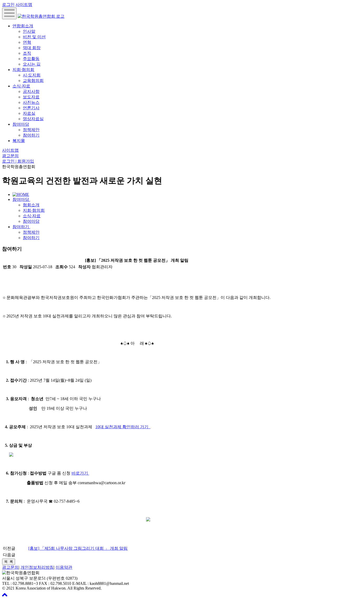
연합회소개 (22, 26)
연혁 (27, 42)
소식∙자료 (21, 86)
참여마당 (20, 124)
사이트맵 (24, 4)
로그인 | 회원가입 (18, 161)
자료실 (29, 113)
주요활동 (31, 58)
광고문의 (10, 156)
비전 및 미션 (34, 37)
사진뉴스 (31, 102)
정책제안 (31, 129)
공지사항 (31, 91)
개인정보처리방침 (37, 567)
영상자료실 (33, 119)
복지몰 (18, 140)
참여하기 (31, 135)
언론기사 (31, 108)
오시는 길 (32, 64)
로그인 (8, 4)
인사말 (29, 31)
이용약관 (64, 567)
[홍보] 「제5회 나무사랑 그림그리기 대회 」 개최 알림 (78, 548)
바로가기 (80, 473)
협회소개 (31, 205)
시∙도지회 (32, 75)
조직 (27, 53)
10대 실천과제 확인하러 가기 (122, 427)
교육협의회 (33, 80)
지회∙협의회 (23, 69)
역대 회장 (32, 48)
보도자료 (31, 97)
